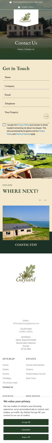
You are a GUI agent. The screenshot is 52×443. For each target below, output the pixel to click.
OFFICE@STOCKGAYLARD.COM (27, 2)
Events (6, 373)
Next (45, 198)
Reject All (26, 437)
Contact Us (8, 387)
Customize (26, 429)
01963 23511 (28, 7)
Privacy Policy (23, 125)
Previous (40, 198)
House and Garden (35, 365)
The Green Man (10, 382)
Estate (6, 369)
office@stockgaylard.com (26, 323)
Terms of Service (23, 134)
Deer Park (31, 378)
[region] (26, 420)
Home (5, 365)
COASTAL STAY (26, 245)
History (29, 369)
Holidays (7, 378)
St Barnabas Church (35, 373)
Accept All (26, 422)
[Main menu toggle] (5, 19)
